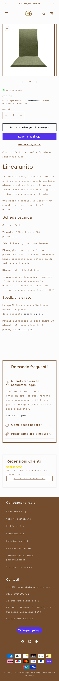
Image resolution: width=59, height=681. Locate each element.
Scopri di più (16, 415)
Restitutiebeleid (17, 541)
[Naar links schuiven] (22, 81)
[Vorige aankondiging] (6, 3)
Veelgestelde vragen (19, 567)
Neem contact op (16, 511)
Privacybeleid (15, 533)
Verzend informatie (18, 548)
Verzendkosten (35, 101)
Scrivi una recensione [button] (29, 478)
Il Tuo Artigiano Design (28, 673)
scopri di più (33, 313)
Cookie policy (15, 526)
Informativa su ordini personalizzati (20, 557)
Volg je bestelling (18, 519)
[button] (6, 13)
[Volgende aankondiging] (53, 3)
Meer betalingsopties (29, 144)
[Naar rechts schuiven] (36, 81)
